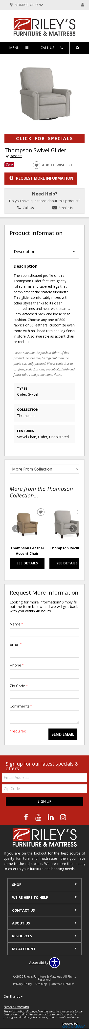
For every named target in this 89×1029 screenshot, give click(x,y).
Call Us (28, 207)
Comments (21, 706)
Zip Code (18, 686)
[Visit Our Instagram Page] (63, 817)
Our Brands (13, 996)
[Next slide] (73, 528)
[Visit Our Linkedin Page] (51, 817)
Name (16, 624)
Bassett (16, 156)
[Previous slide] (16, 528)
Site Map (41, 984)
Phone (16, 665)
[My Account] (83, 5)
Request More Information (44, 178)
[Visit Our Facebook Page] (26, 817)
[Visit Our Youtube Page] (38, 817)
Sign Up (44, 801)
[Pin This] (9, 166)
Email (16, 644)
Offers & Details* (63, 984)
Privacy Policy (22, 984)
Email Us (65, 207)
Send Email (62, 734)
